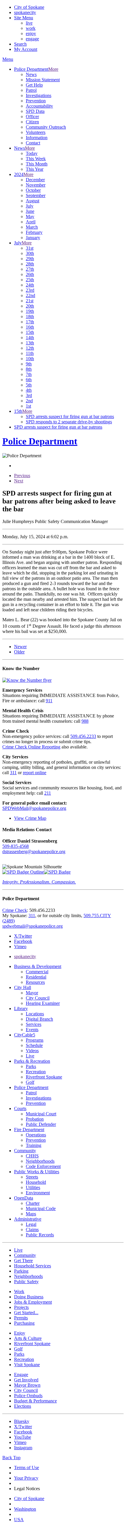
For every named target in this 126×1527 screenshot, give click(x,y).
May (30, 216)
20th (30, 305)
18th (30, 316)
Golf (30, 1082)
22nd (30, 295)
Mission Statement (43, 79)
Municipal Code (41, 1208)
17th (30, 321)
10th (30, 358)
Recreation (36, 1071)
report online (34, 772)
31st (29, 248)
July (29, 205)
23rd (30, 290)
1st (28, 405)
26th (30, 274)
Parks (31, 1066)
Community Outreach (46, 127)
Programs (34, 1040)
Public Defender (41, 1124)
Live (30, 1055)
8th (29, 369)
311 (13, 772)
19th (30, 311)
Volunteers (35, 132)
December (35, 179)
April (30, 221)
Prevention (36, 100)
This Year (34, 169)
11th (30, 353)
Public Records (40, 1234)
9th (29, 363)
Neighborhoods (40, 1161)
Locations (35, 1013)
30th (30, 253)
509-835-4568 (15, 846)
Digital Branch (39, 1019)
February (34, 232)
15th (30, 332)
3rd (29, 395)
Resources (35, 982)
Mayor (32, 992)
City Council (38, 997)
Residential (36, 976)
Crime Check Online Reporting (31, 746)
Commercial (37, 971)
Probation (35, 1119)
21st (29, 300)
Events (32, 1029)
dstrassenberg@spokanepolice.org (33, 851)
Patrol (31, 90)
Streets (32, 1176)
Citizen (32, 121)
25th (30, 279)
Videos (32, 1050)
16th (30, 327)
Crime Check (14, 910)
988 (84, 721)
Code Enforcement (43, 1166)
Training (33, 1145)
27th (30, 269)
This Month (36, 163)
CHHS (32, 1155)
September (35, 195)
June (30, 211)
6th (29, 379)
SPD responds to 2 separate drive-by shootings (69, 421)
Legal (31, 1224)
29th (30, 258)
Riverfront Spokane (44, 1076)
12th (30, 348)
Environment (38, 1192)
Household (36, 1182)
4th (29, 390)
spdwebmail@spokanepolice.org (32, 926)
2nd (29, 400)
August (32, 200)
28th (30, 263)
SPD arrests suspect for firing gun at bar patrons (70, 416)
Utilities (33, 1187)
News (31, 74)
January (33, 237)
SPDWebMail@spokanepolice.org (34, 808)
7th (29, 374)
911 (49, 700)
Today (32, 153)
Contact (33, 142)
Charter (33, 1203)
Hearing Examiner (43, 1003)
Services (33, 1024)
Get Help (34, 84)
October (33, 190)
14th (30, 337)
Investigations (38, 95)
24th (30, 284)
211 (47, 793)
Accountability (39, 105)
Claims (32, 1229)
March (32, 227)
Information (36, 137)
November (35, 184)
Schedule (34, 1045)
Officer (32, 116)
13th (30, 342)
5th (29, 384)
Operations (36, 1134)
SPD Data (35, 111)
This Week (36, 158)
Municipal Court (41, 1113)
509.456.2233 (83, 736)
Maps (31, 1213)
